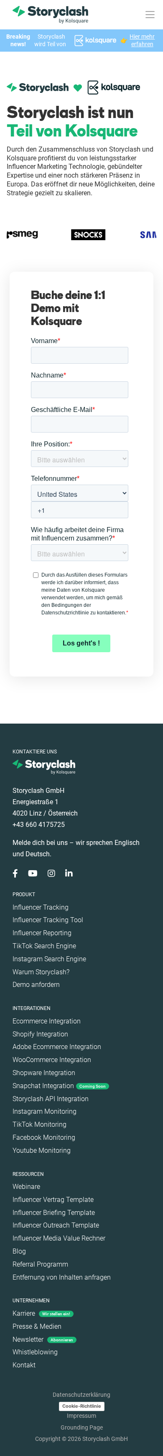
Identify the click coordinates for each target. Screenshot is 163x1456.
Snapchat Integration (59, 1086)
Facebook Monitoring (44, 1137)
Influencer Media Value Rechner (59, 1238)
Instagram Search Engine (49, 959)
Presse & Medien (37, 1326)
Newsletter (43, 1339)
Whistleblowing (35, 1352)
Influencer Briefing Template (54, 1213)
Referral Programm (40, 1264)
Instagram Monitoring (44, 1111)
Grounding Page (82, 1427)
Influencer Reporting (42, 933)
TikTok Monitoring (39, 1124)
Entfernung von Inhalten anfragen (62, 1277)
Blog (19, 1251)
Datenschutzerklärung (81, 1394)
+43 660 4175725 (39, 825)
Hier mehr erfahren (142, 40)
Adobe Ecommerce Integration (57, 1047)
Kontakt (24, 1365)
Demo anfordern (36, 985)
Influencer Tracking (41, 907)
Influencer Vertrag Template (53, 1200)
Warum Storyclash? (41, 972)
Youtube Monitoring (42, 1150)
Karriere (41, 1313)
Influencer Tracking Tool (48, 920)
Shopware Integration (44, 1073)
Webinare (26, 1187)
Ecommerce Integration (47, 1021)
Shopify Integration (40, 1034)
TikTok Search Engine (44, 946)
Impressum (81, 1415)
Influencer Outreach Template (56, 1225)
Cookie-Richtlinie (81, 1406)
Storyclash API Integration (51, 1099)
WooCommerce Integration (52, 1060)
